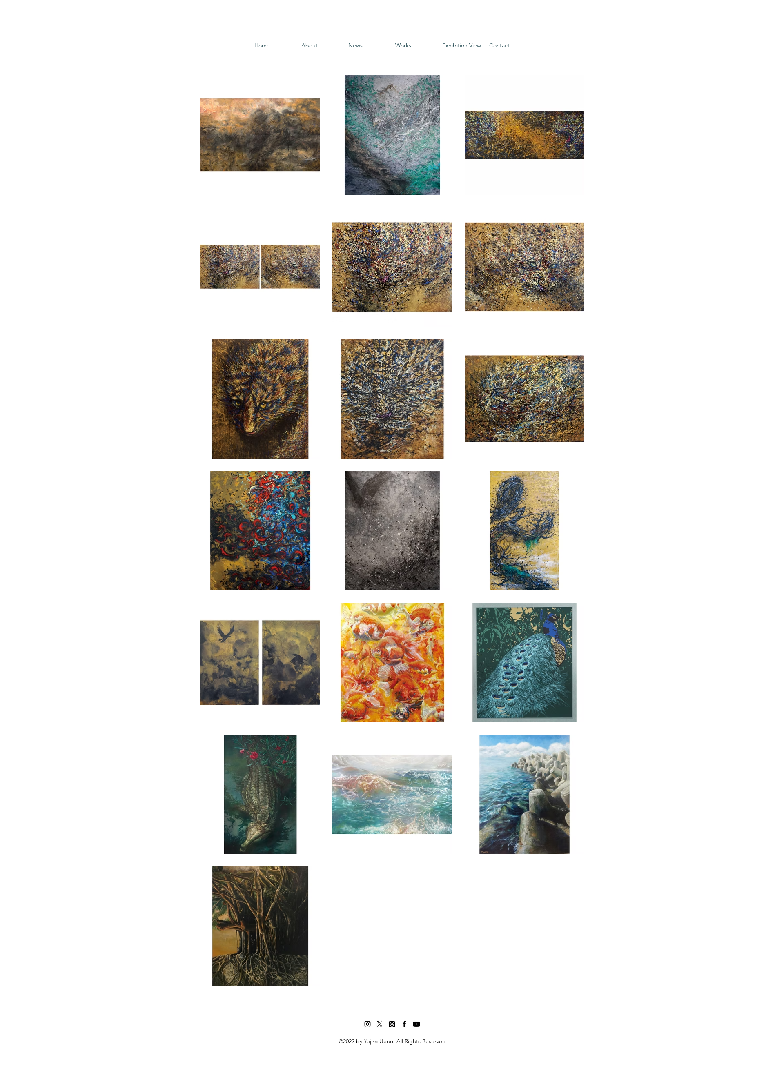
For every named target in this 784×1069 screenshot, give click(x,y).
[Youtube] (416, 1024)
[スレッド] (392, 1024)
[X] (380, 1024)
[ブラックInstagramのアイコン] (367, 1024)
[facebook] (404, 1024)
